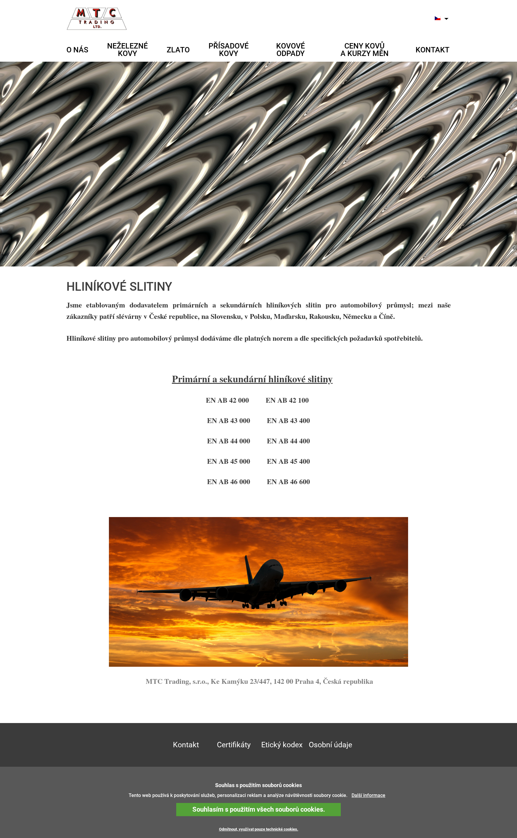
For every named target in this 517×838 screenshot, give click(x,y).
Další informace (368, 795)
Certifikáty (234, 744)
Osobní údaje (330, 744)
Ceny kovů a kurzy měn (364, 50)
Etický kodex (281, 744)
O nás (77, 50)
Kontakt (432, 50)
